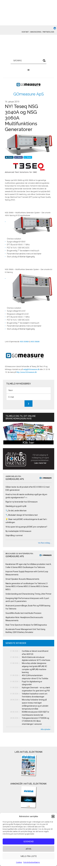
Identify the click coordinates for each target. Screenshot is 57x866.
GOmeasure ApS (28, 94)
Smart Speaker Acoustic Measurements (22, 579)
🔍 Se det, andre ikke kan (16, 511)
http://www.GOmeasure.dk (26, 372)
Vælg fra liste (28, 856)
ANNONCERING (35, 32)
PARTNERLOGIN (48, 32)
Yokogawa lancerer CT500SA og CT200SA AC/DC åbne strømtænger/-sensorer (35, 721)
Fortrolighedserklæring (31, 862)
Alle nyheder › (46, 729)
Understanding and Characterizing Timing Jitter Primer (28, 594)
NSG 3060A (35, 342)
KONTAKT (25, 32)
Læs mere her (40, 463)
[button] (53, 816)
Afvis (28, 849)
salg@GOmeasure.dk (31, 369)
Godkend (28, 841)
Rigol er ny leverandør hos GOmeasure (22, 502)
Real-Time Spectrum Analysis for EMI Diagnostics (26, 625)
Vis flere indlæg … (45, 543)
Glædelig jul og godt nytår (16, 506)
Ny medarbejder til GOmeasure (18, 531)
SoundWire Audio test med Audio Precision (23, 613)
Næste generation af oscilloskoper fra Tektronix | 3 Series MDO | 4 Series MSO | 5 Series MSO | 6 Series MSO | (27, 586)
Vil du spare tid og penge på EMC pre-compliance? (26, 527)
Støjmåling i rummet (14, 535)
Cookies (19, 862)
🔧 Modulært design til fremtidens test (22, 515)
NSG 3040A (24, 342)
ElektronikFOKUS (28, 47)
